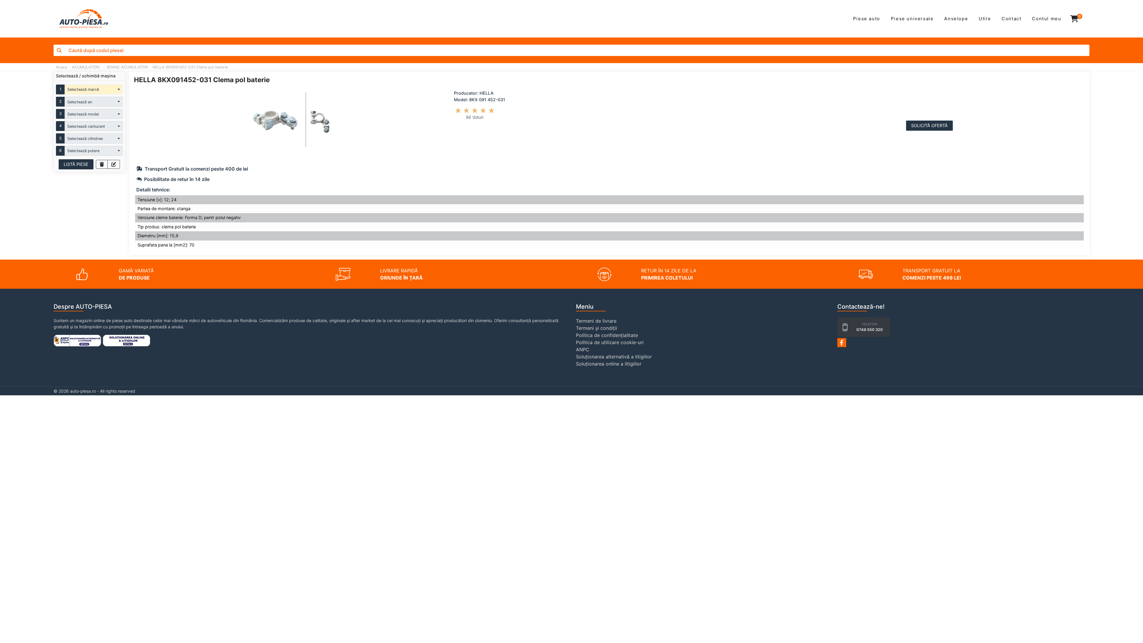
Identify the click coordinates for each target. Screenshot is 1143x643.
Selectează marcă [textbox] (83, 89)
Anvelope (956, 18)
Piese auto (866, 18)
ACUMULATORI (85, 67)
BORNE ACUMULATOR (127, 67)
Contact (1011, 18)
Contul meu (1046, 18)
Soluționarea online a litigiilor (608, 364)
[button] (1078, 18)
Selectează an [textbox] (79, 102)
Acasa (61, 67)
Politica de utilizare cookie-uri (610, 342)
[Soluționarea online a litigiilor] (126, 340)
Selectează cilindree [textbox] (85, 138)
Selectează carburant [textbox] (86, 126)
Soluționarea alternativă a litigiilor (614, 357)
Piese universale (912, 18)
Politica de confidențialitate (607, 335)
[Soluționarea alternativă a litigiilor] (77, 340)
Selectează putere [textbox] (83, 151)
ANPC (582, 349)
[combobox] (94, 89)
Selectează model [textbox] (83, 114)
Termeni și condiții (596, 328)
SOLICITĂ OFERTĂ (929, 125)
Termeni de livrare (596, 321)
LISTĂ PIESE (76, 164)
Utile (985, 18)
